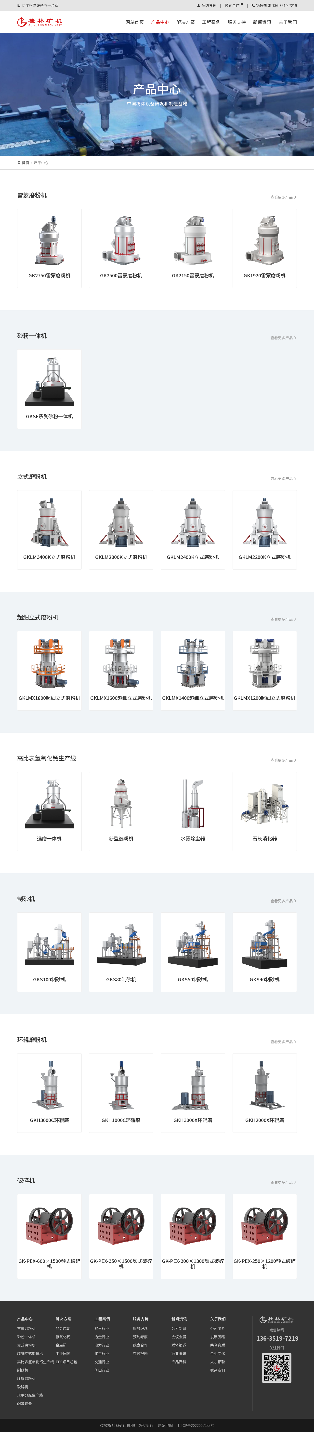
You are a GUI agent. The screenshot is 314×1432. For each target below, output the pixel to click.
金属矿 (61, 1345)
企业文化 (217, 1353)
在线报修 (140, 1353)
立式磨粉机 (26, 1345)
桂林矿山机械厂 (125, 1425)
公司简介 (217, 1328)
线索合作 (232, 5)
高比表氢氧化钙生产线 (35, 1361)
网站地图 (165, 1425)
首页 (25, 162)
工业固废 (63, 1353)
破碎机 (22, 1386)
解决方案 (186, 22)
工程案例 (211, 22)
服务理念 (140, 1328)
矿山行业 (101, 1370)
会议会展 (178, 1336)
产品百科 (178, 1361)
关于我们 (288, 22)
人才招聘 (217, 1361)
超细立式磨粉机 (30, 1353)
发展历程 (217, 1336)
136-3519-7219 (277, 1338)
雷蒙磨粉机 (26, 1328)
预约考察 (208, 5)
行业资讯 (178, 1353)
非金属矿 (63, 1328)
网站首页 (135, 22)
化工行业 (101, 1353)
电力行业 (101, 1345)
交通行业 (101, 1361)
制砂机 (22, 1370)
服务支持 (237, 22)
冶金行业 (101, 1336)
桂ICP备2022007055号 (196, 1425)
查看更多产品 (282, 197)
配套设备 (24, 1403)
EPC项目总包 (66, 1361)
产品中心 (160, 22)
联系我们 (217, 1370)
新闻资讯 (262, 22)
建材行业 (101, 1328)
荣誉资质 (217, 1345)
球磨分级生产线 (30, 1395)
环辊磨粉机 (26, 1378)
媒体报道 (178, 1345)
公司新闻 (178, 1328)
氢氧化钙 (63, 1336)
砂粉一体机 (26, 1336)
